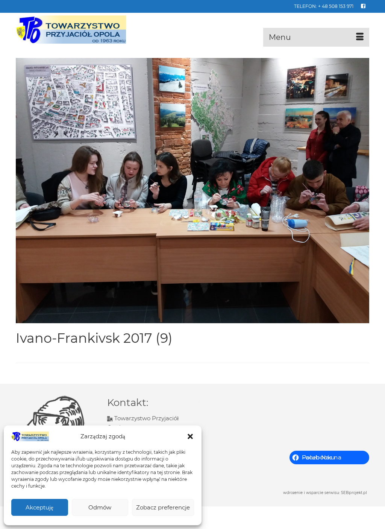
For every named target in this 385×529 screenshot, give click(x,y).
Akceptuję (39, 507)
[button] (190, 436)
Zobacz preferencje (163, 507)
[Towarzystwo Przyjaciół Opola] (71, 30)
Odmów (99, 507)
